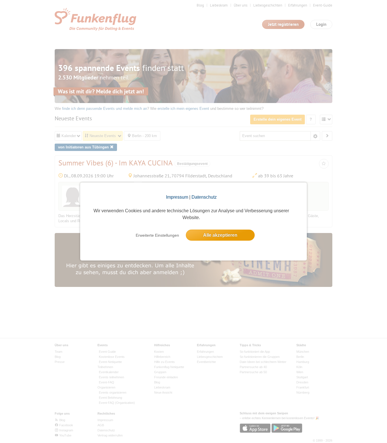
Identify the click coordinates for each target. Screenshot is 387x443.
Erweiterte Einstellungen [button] (157, 235)
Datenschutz (204, 197)
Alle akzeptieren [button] (220, 235)
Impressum (177, 197)
